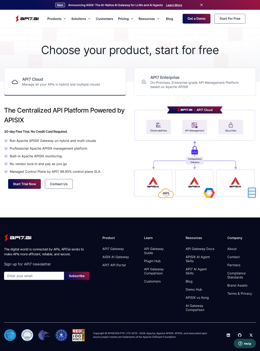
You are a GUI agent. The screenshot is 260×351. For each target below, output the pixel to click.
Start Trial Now (24, 184)
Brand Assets (237, 285)
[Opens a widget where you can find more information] (245, 344)
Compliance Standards (237, 275)
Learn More (174, 5)
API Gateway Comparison (154, 271)
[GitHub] (240, 335)
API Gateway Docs (200, 249)
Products (54, 19)
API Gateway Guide (154, 251)
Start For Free (230, 18)
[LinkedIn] (228, 335)
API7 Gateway (113, 249)
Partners (233, 265)
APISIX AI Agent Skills (198, 259)
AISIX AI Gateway (115, 257)
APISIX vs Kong (197, 298)
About (232, 249)
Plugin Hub (152, 261)
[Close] (201, 5)
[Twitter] (251, 335)
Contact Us (59, 184)
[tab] (65, 82)
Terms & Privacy (239, 293)
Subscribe (76, 276)
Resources (147, 19)
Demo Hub (194, 289)
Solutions (78, 19)
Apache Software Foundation (159, 336)
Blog (169, 19)
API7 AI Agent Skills (197, 271)
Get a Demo (196, 18)
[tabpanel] (130, 151)
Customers (104, 19)
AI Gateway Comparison (195, 308)
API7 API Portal (114, 265)
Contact (233, 257)
